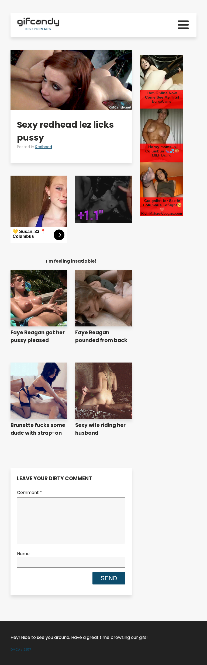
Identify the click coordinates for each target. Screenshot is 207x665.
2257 (27, 649)
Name (23, 554)
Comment (29, 492)
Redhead (43, 146)
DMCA (15, 649)
